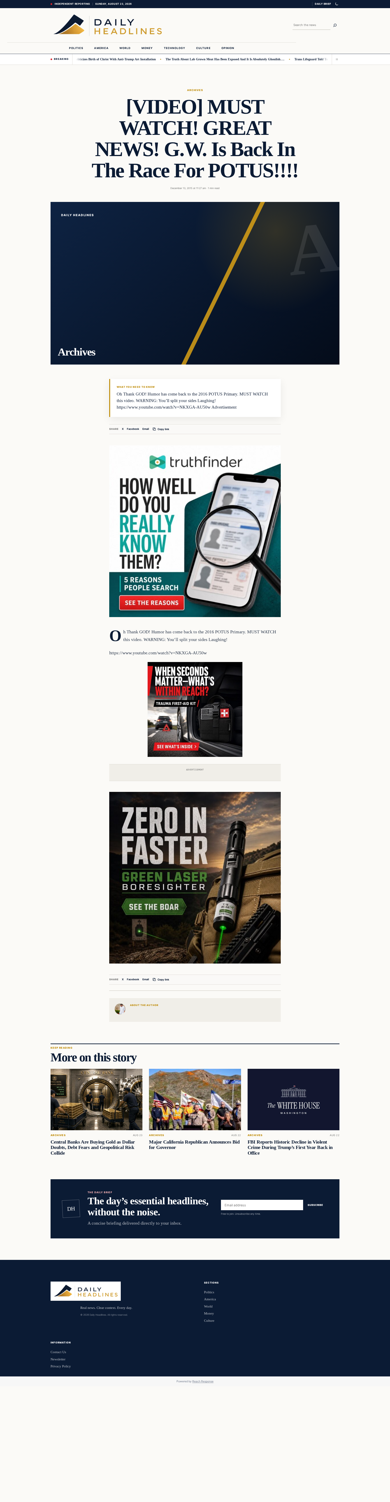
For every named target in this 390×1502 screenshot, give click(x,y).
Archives (195, 90)
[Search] (334, 25)
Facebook (133, 428)
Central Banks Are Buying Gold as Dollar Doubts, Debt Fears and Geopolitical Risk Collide (93, 1147)
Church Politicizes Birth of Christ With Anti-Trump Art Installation (75, 59)
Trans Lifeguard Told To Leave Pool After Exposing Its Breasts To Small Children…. (318, 59)
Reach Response (203, 1381)
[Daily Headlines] (108, 25)
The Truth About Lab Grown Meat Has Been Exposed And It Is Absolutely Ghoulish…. (191, 59)
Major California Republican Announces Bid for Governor (194, 1144)
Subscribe (315, 1205)
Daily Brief (323, 3)
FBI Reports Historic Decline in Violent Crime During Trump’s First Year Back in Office (290, 1147)
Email (145, 428)
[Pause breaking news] (335, 59)
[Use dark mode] (336, 4)
